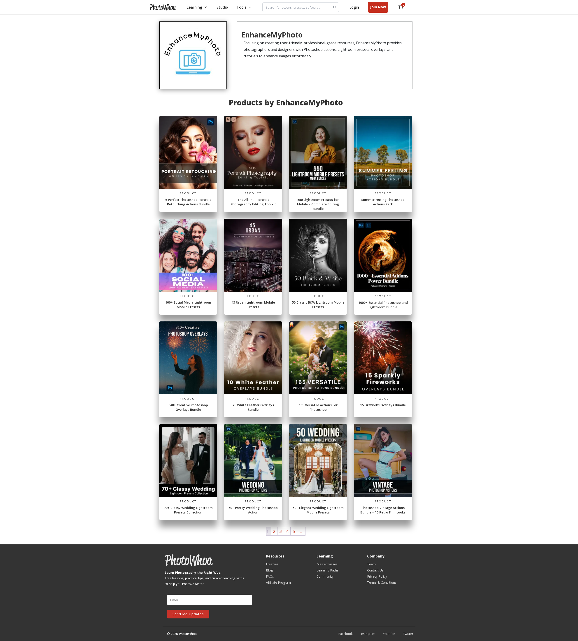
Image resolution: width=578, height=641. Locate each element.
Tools (241, 7)
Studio (222, 7)
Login (354, 7)
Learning (194, 7)
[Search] (334, 7)
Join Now (378, 7)
